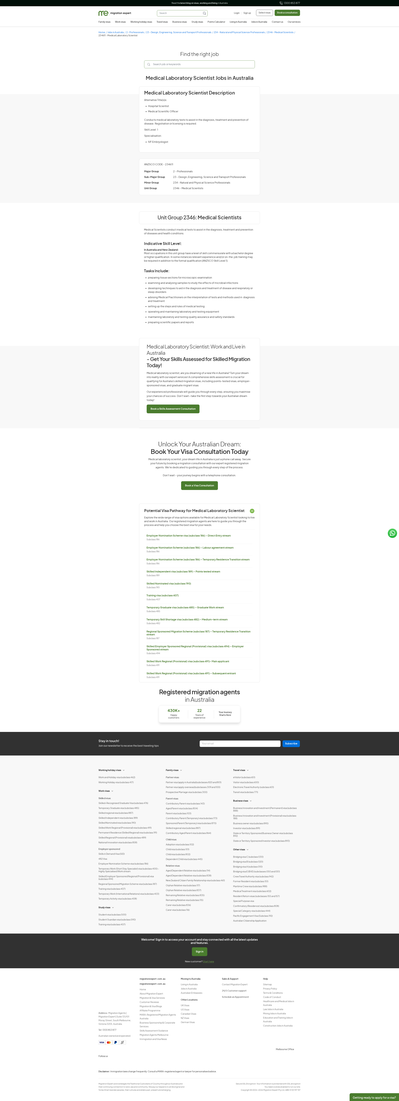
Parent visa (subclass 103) (178, 814)
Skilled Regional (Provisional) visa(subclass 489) (122, 838)
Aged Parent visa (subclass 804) (182, 809)
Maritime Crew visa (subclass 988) (250, 886)
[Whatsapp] (131, 1064)
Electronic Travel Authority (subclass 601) (253, 787)
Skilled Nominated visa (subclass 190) (169, 583)
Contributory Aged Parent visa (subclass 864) (188, 833)
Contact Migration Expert (235, 985)
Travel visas (162, 22)
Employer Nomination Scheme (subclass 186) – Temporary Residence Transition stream (198, 559)
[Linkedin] (124, 1064)
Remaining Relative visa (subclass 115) (184, 900)
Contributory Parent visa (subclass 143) (185, 804)
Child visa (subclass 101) (177, 849)
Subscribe (291, 743)
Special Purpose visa (243, 901)
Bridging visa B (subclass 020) (248, 862)
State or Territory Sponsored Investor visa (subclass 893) (261, 841)
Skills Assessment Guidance (154, 1031)
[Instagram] (102, 1064)
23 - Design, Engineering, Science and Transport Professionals (178, 32)
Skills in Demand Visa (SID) (112, 854)
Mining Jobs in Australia (274, 1014)
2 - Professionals (135, 32)
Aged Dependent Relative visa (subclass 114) (188, 871)
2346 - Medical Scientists (280, 32)
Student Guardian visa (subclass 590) (117, 920)
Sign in (199, 951)
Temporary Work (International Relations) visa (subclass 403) (129, 894)
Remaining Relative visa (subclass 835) (185, 895)
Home (102, 32)
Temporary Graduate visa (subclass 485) (119, 808)
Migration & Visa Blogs (151, 1006)
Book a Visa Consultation (199, 485)
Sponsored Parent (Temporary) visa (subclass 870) (191, 823)
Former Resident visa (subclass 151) (250, 881)
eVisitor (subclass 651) (244, 777)
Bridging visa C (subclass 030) (248, 857)
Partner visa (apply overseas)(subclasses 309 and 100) (193, 787)
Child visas (171, 840)
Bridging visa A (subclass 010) (247, 867)
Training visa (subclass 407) (163, 595)
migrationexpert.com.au (152, 979)
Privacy (316, 1074)
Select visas (265, 13)
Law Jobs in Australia (273, 1009)
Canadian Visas (188, 1014)
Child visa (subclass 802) (178, 854)
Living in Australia (238, 22)
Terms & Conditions (273, 993)
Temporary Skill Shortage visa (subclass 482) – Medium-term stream (187, 619)
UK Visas (185, 1005)
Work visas (120, 22)
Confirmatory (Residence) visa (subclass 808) (256, 906)
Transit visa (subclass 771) (245, 792)
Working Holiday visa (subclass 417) (116, 782)
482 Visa (103, 859)
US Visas (185, 1010)
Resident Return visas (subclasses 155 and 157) (256, 896)
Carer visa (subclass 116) (178, 910)
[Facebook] (109, 1064)
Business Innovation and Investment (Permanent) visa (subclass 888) (265, 809)
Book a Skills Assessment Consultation (173, 409)
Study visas (197, 22)
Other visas (239, 850)
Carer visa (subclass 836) (178, 905)
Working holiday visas (141, 22)
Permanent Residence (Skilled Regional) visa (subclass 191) (128, 833)
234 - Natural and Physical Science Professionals (239, 32)
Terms (316, 1080)
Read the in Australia (200, 3)
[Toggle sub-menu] (124, 770)
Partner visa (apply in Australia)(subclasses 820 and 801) (193, 782)
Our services (294, 22)
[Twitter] (116, 1064)
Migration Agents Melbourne (154, 1035)
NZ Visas (185, 1018)
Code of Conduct (272, 997)
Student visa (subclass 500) (112, 915)
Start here (208, 961)
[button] (390, 1080)
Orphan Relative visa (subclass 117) (183, 886)
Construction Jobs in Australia (278, 1026)
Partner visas (172, 777)
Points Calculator (216, 22)
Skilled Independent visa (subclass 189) (118, 818)
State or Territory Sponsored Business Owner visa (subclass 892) (263, 834)
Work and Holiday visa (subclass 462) (117, 777)
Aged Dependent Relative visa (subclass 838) (188, 876)
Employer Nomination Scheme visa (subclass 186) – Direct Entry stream (189, 535)
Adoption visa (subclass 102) (180, 845)
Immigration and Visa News (153, 1039)
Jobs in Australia (259, 22)
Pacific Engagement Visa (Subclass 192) (253, 916)
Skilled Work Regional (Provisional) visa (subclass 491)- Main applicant (188, 661)
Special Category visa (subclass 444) (251, 911)
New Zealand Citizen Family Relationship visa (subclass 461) (195, 881)
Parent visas (172, 799)
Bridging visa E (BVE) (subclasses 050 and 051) (256, 872)
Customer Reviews (149, 1002)
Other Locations (189, 1000)
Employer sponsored (109, 849)
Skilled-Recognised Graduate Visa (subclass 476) (123, 803)
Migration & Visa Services (152, 998)
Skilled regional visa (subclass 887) (116, 813)
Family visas (105, 22)
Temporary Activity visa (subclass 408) (118, 899)
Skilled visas (105, 798)
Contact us (277, 22)
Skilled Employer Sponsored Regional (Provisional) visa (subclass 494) (126, 877)
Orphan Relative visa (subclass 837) (183, 890)
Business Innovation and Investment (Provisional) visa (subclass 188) (264, 817)
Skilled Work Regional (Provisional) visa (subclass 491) (125, 828)
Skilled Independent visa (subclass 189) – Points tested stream (183, 571)
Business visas (179, 22)
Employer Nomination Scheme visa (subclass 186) (123, 864)
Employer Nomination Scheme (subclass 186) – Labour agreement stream (190, 548)
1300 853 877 (292, 3)
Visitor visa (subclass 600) (246, 782)
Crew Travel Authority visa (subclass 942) (253, 877)
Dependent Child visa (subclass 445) (184, 859)
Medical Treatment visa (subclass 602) (252, 891)
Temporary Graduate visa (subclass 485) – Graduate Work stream (185, 607)
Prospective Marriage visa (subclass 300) (186, 792)
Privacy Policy (270, 989)
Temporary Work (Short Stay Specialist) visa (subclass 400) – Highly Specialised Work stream (129, 870)
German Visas (188, 1022)
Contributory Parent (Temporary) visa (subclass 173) (191, 818)
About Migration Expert (151, 994)
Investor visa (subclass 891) (246, 828)
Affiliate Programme (150, 1011)
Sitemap (267, 985)
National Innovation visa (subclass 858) (118, 843)
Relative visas (173, 866)
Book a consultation (287, 13)
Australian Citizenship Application (250, 921)
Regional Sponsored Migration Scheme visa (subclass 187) (128, 884)
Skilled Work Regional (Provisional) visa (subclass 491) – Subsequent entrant (191, 673)
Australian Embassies (191, 993)
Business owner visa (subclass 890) (250, 824)
